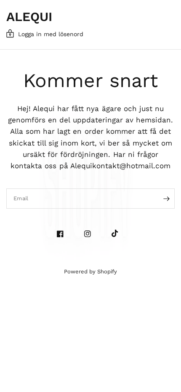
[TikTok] (118, 233)
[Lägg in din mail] (166, 198)
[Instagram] (90, 233)
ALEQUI (29, 17)
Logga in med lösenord (50, 34)
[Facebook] (63, 233)
